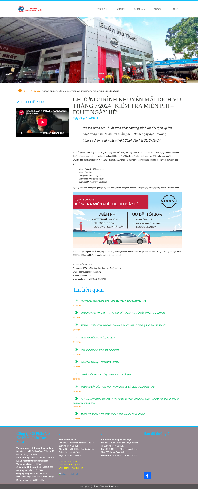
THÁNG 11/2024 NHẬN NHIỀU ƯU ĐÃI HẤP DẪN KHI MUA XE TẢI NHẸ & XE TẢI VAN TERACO (123, 325)
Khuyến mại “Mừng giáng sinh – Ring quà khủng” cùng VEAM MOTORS (113, 300)
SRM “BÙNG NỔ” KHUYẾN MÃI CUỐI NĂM (99, 350)
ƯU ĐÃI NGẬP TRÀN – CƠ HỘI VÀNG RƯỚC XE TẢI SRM (105, 374)
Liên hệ (175, 9)
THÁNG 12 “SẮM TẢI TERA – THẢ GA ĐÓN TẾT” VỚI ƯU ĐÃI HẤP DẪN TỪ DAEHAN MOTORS (122, 313)
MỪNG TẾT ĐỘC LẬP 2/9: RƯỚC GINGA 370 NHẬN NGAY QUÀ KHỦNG (112, 414)
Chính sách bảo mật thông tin (71, 468)
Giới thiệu (121, 9)
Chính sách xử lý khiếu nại (69, 465)
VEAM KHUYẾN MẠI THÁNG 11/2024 (97, 337)
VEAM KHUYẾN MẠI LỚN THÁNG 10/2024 (99, 362)
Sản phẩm (138, 9)
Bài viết (37, 91)
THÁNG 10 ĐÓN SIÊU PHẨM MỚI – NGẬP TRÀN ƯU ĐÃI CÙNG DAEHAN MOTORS (117, 386)
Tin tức (157, 9)
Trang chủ (102, 9)
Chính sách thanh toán (68, 461)
